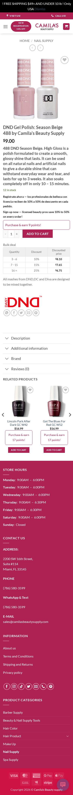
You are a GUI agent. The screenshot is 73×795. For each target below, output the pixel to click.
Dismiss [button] (39, 9)
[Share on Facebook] (14, 312)
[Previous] (3, 422)
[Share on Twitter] (21, 312)
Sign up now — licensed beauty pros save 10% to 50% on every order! (36, 214)
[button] (5, 27)
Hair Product (12, 736)
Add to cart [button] (19, 450)
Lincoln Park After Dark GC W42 (18, 423)
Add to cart (38, 234)
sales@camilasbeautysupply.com (25, 622)
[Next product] (32, 48)
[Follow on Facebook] (6, 686)
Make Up (9, 744)
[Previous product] (40, 48)
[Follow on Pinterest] (50, 686)
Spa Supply (10, 759)
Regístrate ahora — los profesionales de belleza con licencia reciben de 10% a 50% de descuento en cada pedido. (35, 201)
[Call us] (43, 686)
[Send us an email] (36, 686)
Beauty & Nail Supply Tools (21, 720)
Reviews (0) (20, 369)
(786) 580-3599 (14, 588)
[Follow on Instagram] (14, 686)
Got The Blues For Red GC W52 (54, 423)
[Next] (69, 422)
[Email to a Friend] (28, 312)
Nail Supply (43, 41)
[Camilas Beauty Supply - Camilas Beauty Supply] (47, 26)
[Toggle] (7, 338)
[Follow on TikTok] (21, 686)
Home (25, 41)
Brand (16, 358)
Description (20, 338)
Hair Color (10, 728)
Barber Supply (13, 712)
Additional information (29, 348)
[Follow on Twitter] (28, 686)
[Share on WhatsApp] (6, 312)
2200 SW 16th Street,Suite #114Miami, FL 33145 (18, 564)
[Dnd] (23, 301)
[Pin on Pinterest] (36, 312)
